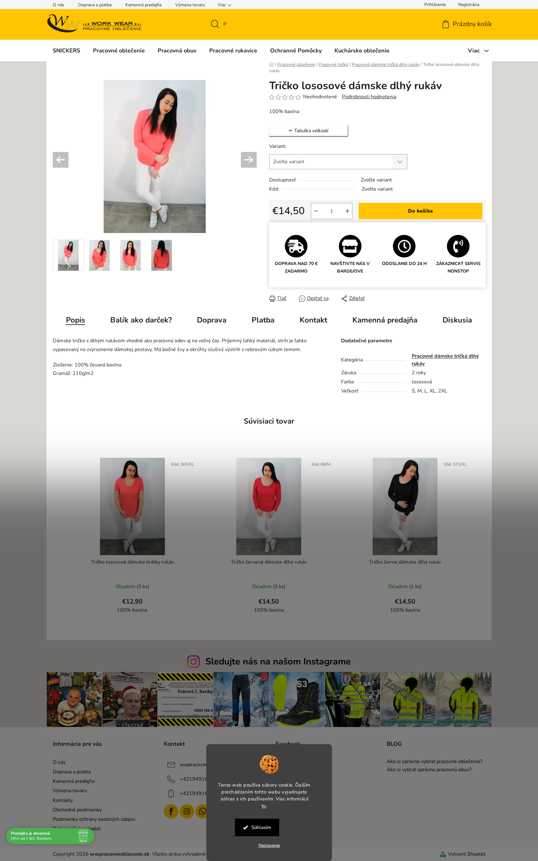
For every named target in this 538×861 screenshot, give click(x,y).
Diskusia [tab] (457, 320)
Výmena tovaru (190, 5)
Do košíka (420, 211)
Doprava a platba (94, 5)
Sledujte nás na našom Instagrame (278, 661)
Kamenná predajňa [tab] (384, 320)
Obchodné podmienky (77, 809)
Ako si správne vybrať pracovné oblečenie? (434, 762)
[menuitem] (66, 50)
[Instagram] (187, 811)
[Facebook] (171, 811)
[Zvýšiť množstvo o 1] (347, 211)
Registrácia (468, 5)
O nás (58, 5)
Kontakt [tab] (313, 320)
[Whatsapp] (202, 811)
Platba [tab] (263, 320)
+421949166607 (200, 779)
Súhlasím (261, 827)
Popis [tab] (75, 320)
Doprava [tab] (211, 320)
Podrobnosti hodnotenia (369, 96)
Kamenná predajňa (143, 5)
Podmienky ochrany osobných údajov (94, 819)
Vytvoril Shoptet (467, 854)
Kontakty (63, 800)
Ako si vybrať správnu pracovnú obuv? (429, 770)
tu (264, 805)
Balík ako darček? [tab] (141, 320)
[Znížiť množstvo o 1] (316, 211)
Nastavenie (269, 845)
